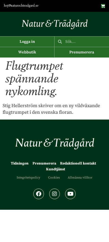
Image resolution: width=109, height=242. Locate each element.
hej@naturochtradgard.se (21, 5)
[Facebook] (38, 194)
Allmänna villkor (80, 178)
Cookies (54, 178)
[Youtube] (70, 194)
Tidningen (20, 163)
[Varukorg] (103, 6)
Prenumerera (44, 163)
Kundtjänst (55, 169)
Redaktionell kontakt (78, 163)
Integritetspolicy (28, 178)
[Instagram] (54, 194)
